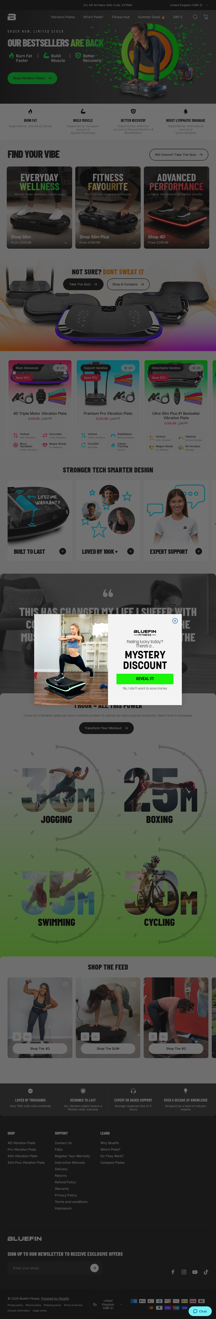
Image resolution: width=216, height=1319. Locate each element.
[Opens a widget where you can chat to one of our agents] (200, 1311)
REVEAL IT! (145, 679)
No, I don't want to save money (145, 688)
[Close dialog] (175, 620)
